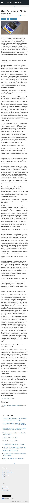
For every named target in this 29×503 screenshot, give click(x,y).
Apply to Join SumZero (7, 470)
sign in (5, 405)
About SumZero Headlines (8, 472)
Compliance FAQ (5, 490)
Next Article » (12, 398)
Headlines (4, 476)
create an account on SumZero (15, 405)
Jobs (3, 478)
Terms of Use (5, 486)
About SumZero (5, 474)
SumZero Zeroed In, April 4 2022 (10, 440)
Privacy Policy (5, 488)
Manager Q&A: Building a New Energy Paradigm (13, 444)
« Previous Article (5, 398)
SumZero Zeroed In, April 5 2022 (10, 437)
